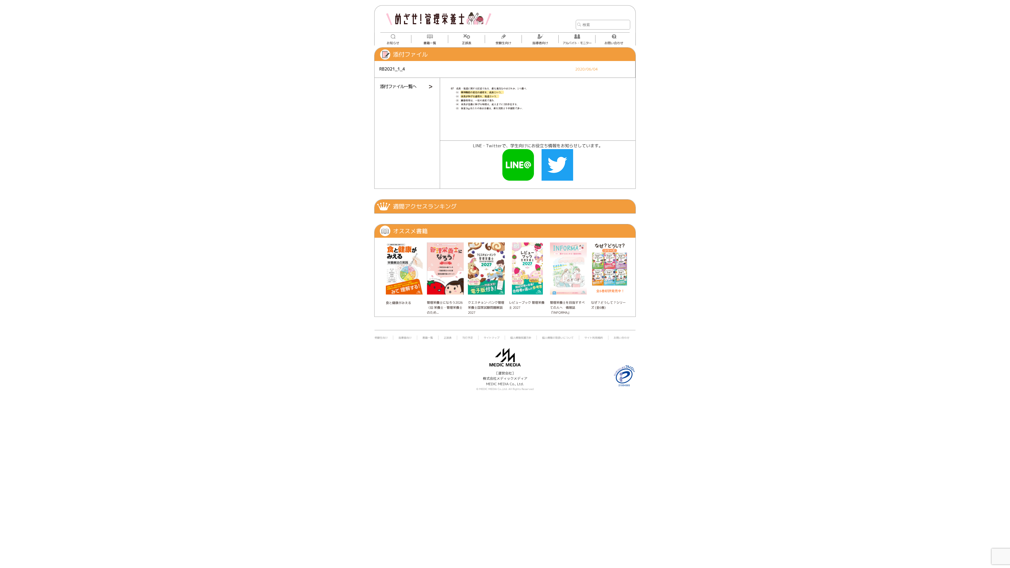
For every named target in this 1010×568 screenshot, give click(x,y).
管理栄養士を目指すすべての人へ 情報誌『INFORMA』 (567, 307)
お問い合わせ (613, 43)
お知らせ (393, 43)
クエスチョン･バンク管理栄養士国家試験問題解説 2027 (486, 307)
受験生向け (503, 43)
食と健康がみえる (398, 303)
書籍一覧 (429, 43)
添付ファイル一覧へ (398, 86)
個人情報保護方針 (520, 337)
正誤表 (466, 43)
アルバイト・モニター (577, 43)
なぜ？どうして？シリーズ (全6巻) (608, 305)
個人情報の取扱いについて (558, 337)
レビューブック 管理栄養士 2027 (526, 305)
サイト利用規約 (593, 337)
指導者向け (540, 43)
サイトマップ (491, 337)
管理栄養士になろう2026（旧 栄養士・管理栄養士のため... (445, 307)
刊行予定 (467, 337)
